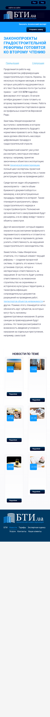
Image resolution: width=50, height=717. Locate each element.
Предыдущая (12, 63)
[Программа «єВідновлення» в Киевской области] (14, 409)
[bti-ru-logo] (20, 12)
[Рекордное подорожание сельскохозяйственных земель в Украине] (14, 360)
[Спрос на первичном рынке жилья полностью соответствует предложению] (37, 360)
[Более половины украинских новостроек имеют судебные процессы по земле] (14, 458)
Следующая (38, 63)
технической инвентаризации (25, 165)
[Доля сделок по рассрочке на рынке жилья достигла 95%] (37, 409)
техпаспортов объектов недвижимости (23, 301)
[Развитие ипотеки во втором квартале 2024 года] (37, 458)
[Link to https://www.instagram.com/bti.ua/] (12, 2)
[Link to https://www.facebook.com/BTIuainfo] (6, 2)
